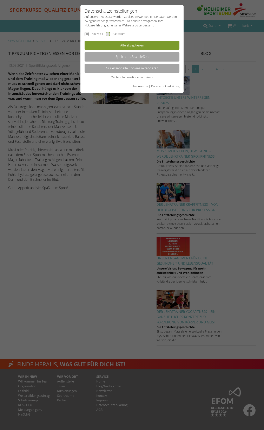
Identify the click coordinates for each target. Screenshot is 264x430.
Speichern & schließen (132, 56)
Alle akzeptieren (132, 45)
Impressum (140, 86)
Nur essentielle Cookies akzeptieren (132, 68)
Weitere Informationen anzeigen (132, 77)
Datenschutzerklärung (165, 86)
